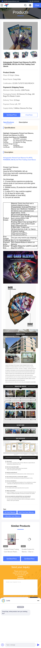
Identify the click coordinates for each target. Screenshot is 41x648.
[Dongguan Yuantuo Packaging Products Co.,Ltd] (8, 5)
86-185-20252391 (34, 1)
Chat (37, 5)
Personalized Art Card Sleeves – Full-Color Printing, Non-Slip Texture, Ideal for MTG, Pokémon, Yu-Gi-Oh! (29, 550)
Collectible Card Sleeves (12, 516)
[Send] (38, 645)
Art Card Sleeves (10, 512)
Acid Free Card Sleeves (26, 512)
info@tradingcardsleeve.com (11, 1)
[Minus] (38, 600)
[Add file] (2, 645)
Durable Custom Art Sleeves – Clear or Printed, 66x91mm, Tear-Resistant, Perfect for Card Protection (11, 550)
